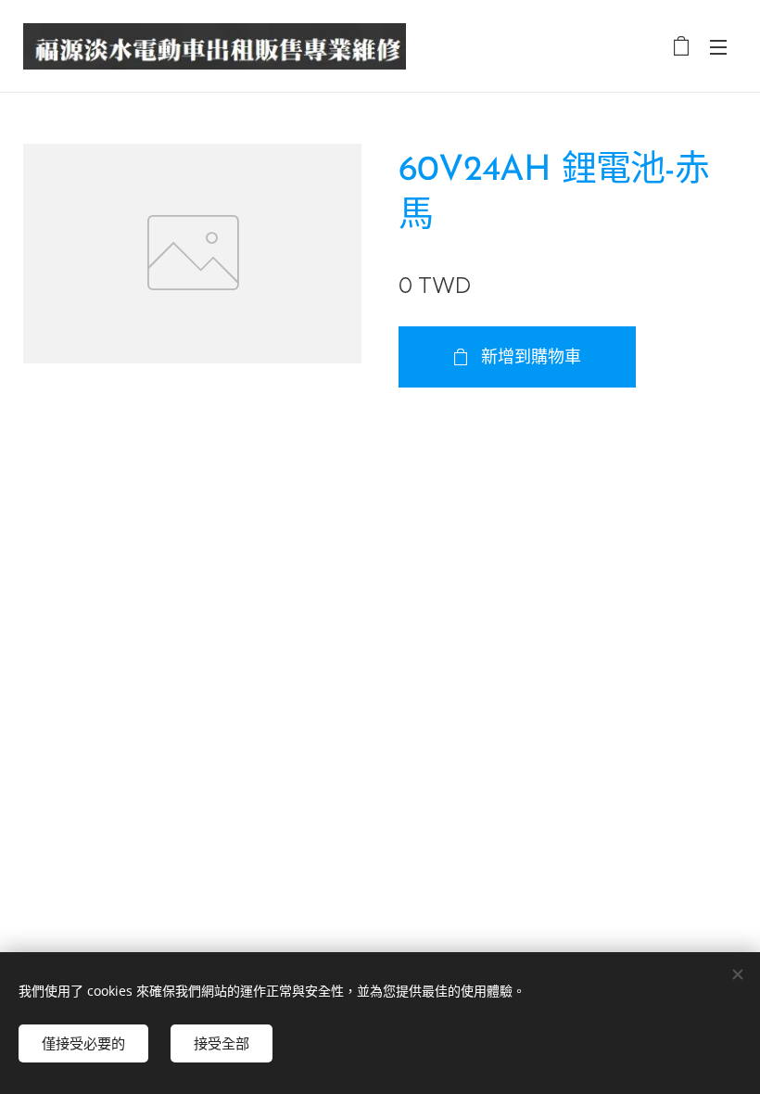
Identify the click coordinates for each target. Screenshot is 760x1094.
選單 (718, 46)
